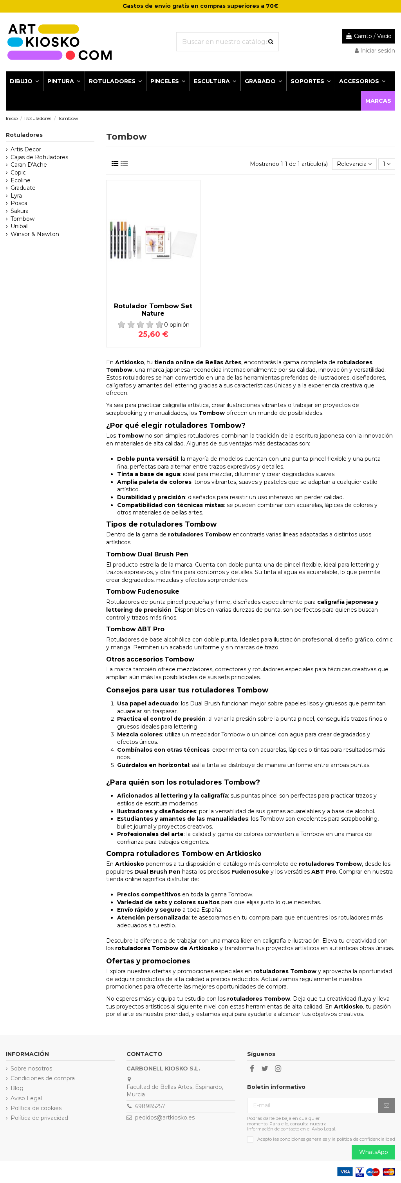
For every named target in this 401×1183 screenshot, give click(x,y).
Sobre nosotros (31, 1068)
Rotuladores (24, 134)
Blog (17, 1088)
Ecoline (21, 180)
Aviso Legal (26, 1098)
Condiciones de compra (43, 1078)
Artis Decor (26, 149)
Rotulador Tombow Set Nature (153, 309)
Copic (18, 172)
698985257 (150, 1106)
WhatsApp (373, 1152)
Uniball (20, 226)
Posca (19, 203)
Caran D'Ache (29, 164)
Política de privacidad (39, 1117)
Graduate (23, 187)
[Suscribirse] (386, 1105)
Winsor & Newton (35, 234)
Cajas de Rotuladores (39, 157)
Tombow (22, 218)
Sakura (20, 210)
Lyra (16, 195)
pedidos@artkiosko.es (165, 1117)
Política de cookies (36, 1108)
